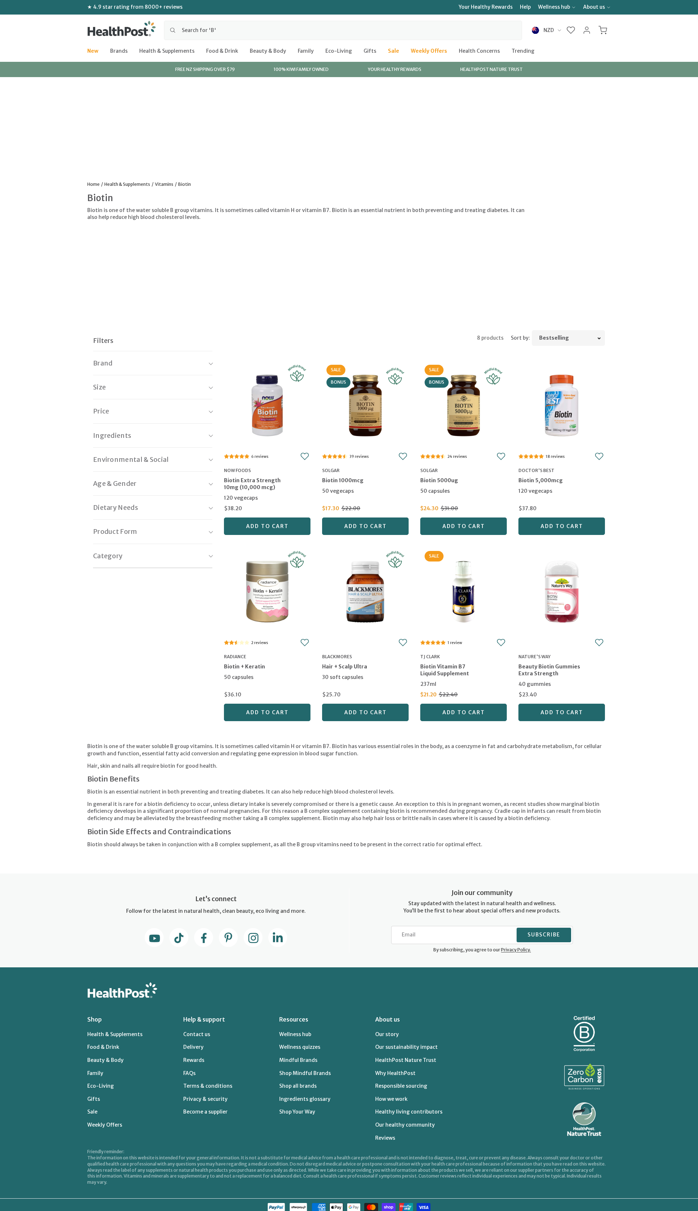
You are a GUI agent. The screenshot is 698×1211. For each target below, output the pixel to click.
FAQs (189, 1073)
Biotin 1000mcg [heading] (343, 480)
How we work (391, 1099)
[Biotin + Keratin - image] (267, 591)
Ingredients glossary (304, 1099)
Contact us (196, 1034)
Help (525, 7)
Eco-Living (338, 50)
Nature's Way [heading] (534, 656)
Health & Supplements (166, 50)
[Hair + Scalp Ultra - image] (365, 591)
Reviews (385, 1138)
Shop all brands (298, 1086)
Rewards (193, 1060)
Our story (387, 1034)
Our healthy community (405, 1125)
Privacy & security (205, 1099)
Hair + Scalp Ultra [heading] (344, 666)
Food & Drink (222, 50)
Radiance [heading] (235, 656)
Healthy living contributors (408, 1111)
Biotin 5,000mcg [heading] (540, 480)
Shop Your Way (297, 1111)
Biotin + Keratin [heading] (244, 666)
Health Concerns (479, 50)
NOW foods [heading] (237, 470)
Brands (119, 50)
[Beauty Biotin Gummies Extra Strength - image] (561, 591)
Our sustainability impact (406, 1047)
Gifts (370, 50)
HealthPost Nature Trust (405, 1060)
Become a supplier (205, 1111)
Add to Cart (267, 526)
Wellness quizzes (299, 1047)
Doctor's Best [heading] (536, 470)
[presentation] (267, 489)
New (93, 50)
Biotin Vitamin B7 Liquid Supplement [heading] (444, 670)
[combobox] (343, 30)
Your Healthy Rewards (486, 7)
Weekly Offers (429, 50)
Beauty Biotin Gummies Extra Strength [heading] (549, 670)
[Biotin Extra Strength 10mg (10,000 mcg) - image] (267, 404)
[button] (571, 30)
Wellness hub (554, 7)
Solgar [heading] (331, 470)
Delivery (193, 1047)
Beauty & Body (268, 50)
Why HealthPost (395, 1073)
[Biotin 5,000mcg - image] (561, 404)
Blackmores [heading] (337, 656)
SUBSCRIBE (543, 934)
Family (306, 50)
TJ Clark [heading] (430, 656)
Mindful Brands (298, 1060)
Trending (523, 50)
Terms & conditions (207, 1086)
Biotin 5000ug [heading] (439, 480)
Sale (393, 50)
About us (594, 7)
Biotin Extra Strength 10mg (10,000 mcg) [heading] (252, 484)
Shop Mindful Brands (305, 1073)
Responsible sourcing (401, 1086)
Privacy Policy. (516, 949)
